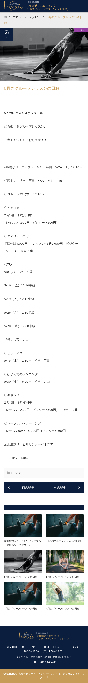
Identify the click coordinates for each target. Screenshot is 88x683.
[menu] (82, 6)
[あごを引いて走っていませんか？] (64, 487)
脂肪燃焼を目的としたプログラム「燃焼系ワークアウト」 (22, 542)
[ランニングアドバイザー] (24, 487)
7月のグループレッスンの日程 (20, 608)
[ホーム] (5, 15)
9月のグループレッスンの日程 (62, 608)
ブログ (17, 17)
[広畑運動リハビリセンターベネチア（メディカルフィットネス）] (44, 638)
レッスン (81, 30)
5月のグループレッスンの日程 (20, 576)
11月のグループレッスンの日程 (63, 541)
